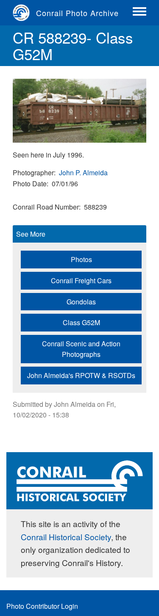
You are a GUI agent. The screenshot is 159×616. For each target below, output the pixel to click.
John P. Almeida (83, 172)
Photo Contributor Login (42, 606)
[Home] (24, 12)
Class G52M (81, 322)
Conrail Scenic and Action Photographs (81, 349)
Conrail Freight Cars (81, 280)
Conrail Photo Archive (77, 12)
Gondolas (81, 302)
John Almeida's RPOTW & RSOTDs (81, 375)
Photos (81, 259)
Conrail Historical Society (66, 536)
